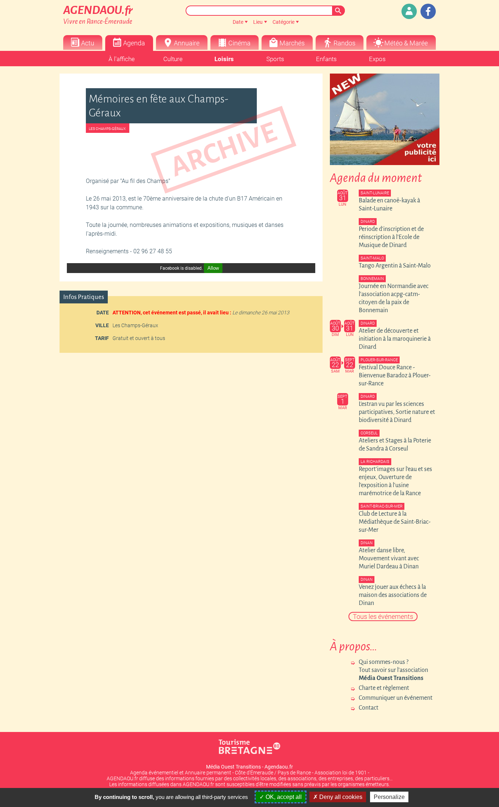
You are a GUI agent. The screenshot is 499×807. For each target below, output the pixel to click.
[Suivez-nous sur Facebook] (428, 11)
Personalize (389, 797)
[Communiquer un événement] (409, 11)
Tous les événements (383, 616)
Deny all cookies (340, 797)
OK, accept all (283, 797)
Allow (213, 268)
